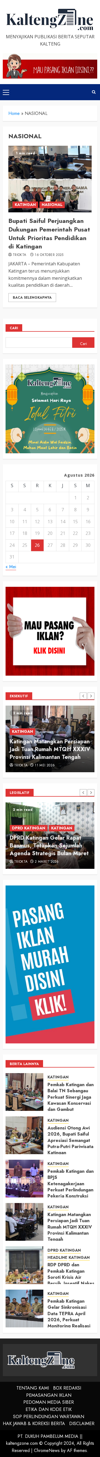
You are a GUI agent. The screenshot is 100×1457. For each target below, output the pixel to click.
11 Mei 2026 (45, 765)
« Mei (11, 566)
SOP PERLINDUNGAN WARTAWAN (48, 1416)
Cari (14, 328)
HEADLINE (57, 1257)
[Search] (93, 92)
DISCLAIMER (81, 1423)
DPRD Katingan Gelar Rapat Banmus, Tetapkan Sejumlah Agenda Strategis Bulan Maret (49, 845)
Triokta (19, 255)
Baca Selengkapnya (32, 297)
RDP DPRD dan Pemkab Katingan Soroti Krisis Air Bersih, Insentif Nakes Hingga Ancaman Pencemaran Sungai (71, 1280)
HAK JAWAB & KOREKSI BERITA (34, 1423)
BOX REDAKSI (67, 1388)
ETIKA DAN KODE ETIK (49, 1409)
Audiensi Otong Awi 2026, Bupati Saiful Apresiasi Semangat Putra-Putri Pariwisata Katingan (70, 1140)
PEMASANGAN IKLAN (48, 1395)
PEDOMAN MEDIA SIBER (48, 1402)
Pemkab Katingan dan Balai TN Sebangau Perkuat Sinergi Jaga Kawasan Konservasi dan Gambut (71, 1097)
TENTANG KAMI (32, 1388)
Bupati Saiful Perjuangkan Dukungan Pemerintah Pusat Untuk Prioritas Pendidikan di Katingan (49, 233)
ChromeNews (47, 1450)
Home (14, 113)
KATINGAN (25, 204)
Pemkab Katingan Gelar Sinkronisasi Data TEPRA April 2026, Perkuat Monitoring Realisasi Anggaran (69, 1316)
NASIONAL (52, 204)
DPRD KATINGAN (28, 828)
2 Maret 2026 (47, 862)
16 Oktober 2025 (49, 255)
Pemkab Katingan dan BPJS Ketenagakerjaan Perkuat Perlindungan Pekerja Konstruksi (71, 1183)
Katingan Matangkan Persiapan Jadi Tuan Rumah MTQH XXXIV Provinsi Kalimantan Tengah (50, 749)
